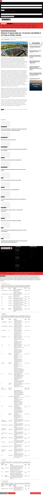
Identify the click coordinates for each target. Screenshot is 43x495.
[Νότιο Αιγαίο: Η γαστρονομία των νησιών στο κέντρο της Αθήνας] (14, 175)
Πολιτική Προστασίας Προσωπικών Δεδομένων (29, 272)
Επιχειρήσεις (2, 157)
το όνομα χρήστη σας (4, 6)
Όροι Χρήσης (16, 272)
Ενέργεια (6, 25)
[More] (24, 115)
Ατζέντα (23, 27)
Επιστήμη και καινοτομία (4, 167)
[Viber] (16, 115)
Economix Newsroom (6, 39)
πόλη (17, 109)
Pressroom (28, 27)
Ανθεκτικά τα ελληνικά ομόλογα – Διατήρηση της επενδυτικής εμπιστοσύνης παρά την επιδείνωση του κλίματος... (35, 68)
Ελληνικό (8, 109)
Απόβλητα (29, 25)
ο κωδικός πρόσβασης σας (5, 9)
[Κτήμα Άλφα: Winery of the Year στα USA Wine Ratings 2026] (14, 185)
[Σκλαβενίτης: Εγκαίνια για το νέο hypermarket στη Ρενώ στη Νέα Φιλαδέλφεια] (21, 249)
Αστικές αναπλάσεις (11, 29)
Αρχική (3, 25)
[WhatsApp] (14, 115)
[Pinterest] (12, 115)
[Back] (1, 2)
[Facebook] (9, 115)
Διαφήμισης (4, 313)
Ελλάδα (5, 109)
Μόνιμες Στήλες (34, 27)
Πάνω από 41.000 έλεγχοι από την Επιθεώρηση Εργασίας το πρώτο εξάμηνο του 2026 (34, 61)
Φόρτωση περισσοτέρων (33, 79)
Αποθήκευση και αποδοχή (35, 493)
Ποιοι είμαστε (8, 272)
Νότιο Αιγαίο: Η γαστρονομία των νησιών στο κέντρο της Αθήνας (11, 180)
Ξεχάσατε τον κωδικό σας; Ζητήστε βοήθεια (8, 11)
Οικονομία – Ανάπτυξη (5, 27)
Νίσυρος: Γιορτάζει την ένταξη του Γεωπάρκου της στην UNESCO (11, 220)
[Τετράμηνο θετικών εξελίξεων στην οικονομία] (14, 135)
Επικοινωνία (12, 272)
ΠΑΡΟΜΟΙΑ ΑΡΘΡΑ (3, 119)
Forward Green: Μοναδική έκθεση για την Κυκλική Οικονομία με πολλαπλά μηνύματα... (21, 260)
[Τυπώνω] (22, 115)
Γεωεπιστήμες (3, 218)
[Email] (20, 115)
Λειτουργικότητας (5, 480)
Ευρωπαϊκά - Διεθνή (3, 207)
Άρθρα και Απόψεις (18, 27)
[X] (10, 115)
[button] (41, 23)
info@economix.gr (8, 250)
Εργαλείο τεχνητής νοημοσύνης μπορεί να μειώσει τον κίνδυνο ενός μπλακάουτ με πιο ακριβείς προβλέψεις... (35, 74)
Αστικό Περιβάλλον (15, 25)
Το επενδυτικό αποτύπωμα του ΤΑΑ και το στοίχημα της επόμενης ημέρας (35, 47)
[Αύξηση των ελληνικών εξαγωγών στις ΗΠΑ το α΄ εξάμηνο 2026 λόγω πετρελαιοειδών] (14, 205)
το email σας (3, 15)
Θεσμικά (11, 27)
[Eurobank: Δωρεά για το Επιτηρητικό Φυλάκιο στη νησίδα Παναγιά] (14, 155)
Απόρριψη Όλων (4, 493)
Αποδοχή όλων (11, 493)
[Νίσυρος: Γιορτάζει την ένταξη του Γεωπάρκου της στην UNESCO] (14, 216)
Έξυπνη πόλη (11, 109)
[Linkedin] (18, 115)
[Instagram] (1, 251)
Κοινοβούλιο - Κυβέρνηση (4, 137)
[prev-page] (1, 243)
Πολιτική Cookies (20, 272)
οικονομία (15, 109)
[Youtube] (4, 251)
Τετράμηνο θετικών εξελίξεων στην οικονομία (8, 139)
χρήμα (2, 110)
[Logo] (4, 23)
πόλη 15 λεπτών (21, 109)
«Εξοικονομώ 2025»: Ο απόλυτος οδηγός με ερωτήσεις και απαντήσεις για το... (21, 268)
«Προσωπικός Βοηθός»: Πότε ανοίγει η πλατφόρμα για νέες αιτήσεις (35, 51)
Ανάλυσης (4, 459)
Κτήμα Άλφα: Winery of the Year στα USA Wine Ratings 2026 (10, 189)
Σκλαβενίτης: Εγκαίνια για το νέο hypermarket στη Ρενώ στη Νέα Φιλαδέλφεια (21, 253)
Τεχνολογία (34, 25)
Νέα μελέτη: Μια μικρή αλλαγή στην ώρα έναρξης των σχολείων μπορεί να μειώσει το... (35, 56)
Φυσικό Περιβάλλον (23, 25)
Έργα (10, 25)
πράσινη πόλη (25, 109)
